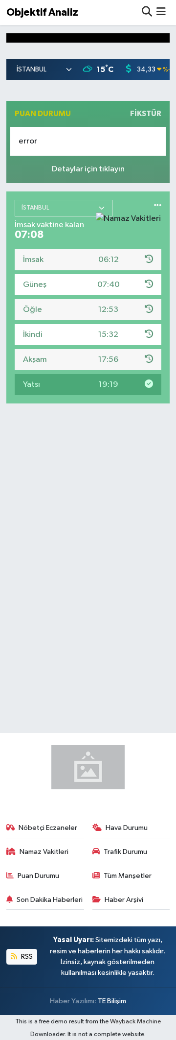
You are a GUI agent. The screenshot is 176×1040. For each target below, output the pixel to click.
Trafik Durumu (125, 851)
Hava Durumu (127, 827)
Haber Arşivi (124, 899)
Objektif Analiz (42, 12)
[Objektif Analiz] (88, 767)
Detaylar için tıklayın (88, 169)
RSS (26, 956)
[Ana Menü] (161, 12)
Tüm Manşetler (128, 875)
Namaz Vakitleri (44, 851)
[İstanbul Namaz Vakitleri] (157, 210)
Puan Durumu (38, 875)
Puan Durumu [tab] (43, 114)
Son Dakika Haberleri (50, 899)
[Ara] (147, 12)
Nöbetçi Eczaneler (48, 827)
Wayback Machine (135, 1021)
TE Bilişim (112, 1001)
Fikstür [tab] (145, 114)
